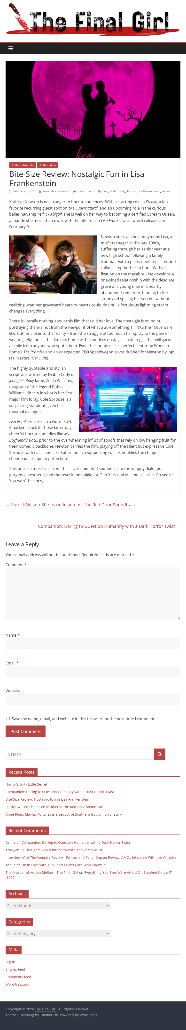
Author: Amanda (23, 165)
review (166, 191)
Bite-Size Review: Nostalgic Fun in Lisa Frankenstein (47, 799)
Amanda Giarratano (57, 191)
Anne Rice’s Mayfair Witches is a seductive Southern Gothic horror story (64, 814)
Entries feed (15, 969)
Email (12, 663)
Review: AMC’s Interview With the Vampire (142, 857)
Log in (10, 962)
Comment (16, 564)
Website (13, 691)
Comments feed (18, 977)
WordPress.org (17, 984)
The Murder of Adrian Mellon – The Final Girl (42, 872)
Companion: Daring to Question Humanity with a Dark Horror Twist (109, 526)
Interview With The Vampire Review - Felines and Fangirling (54, 857)
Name (13, 635)
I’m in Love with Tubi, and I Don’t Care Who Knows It (64, 865)
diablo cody (117, 191)
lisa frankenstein (149, 191)
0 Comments (86, 191)
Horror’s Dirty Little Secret (26, 784)
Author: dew (47, 165)
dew (105, 191)
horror (131, 191)
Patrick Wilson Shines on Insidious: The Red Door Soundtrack (71, 504)
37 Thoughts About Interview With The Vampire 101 (62, 850)
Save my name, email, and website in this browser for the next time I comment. (83, 718)
